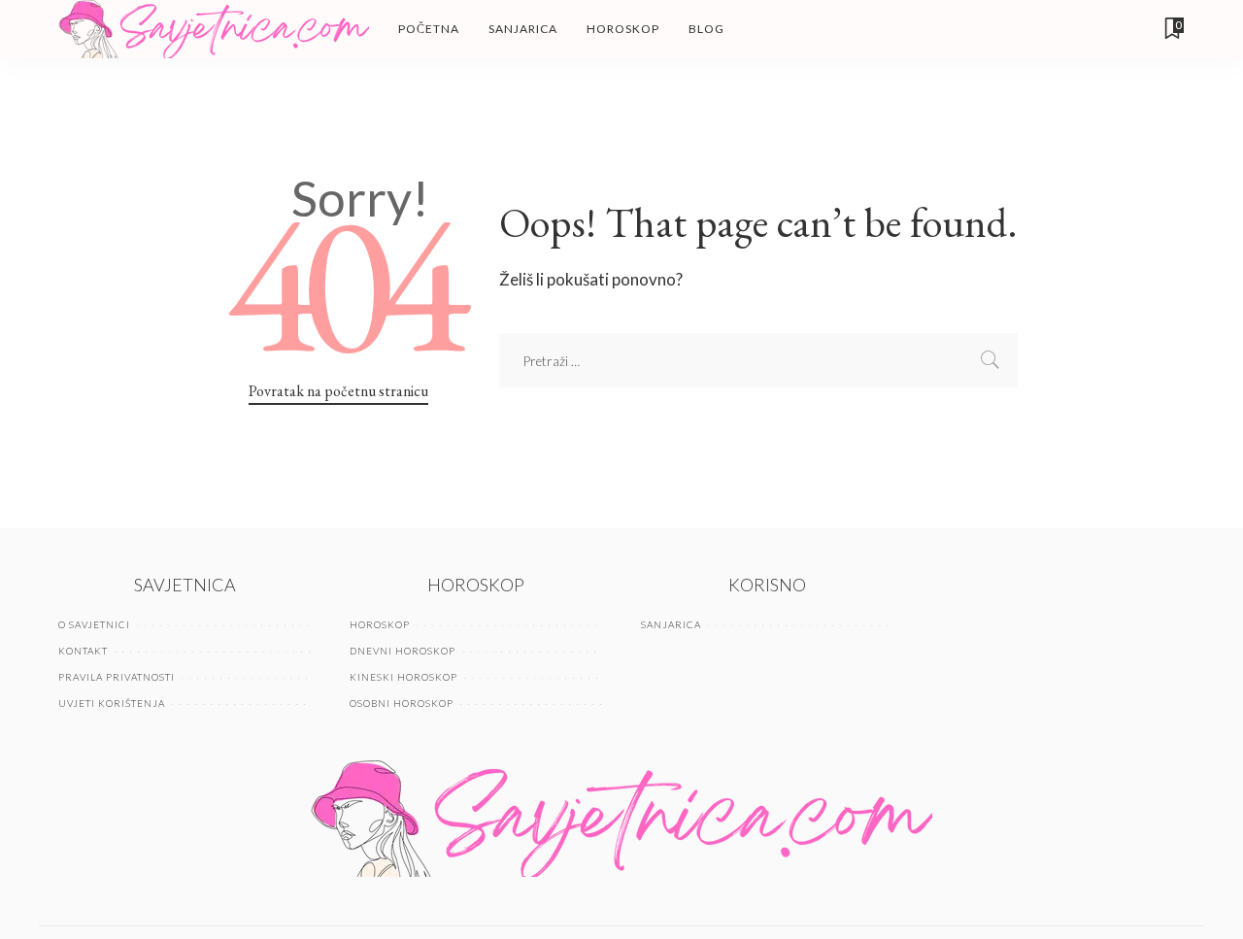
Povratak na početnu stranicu (338, 391)
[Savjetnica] (213, 29)
